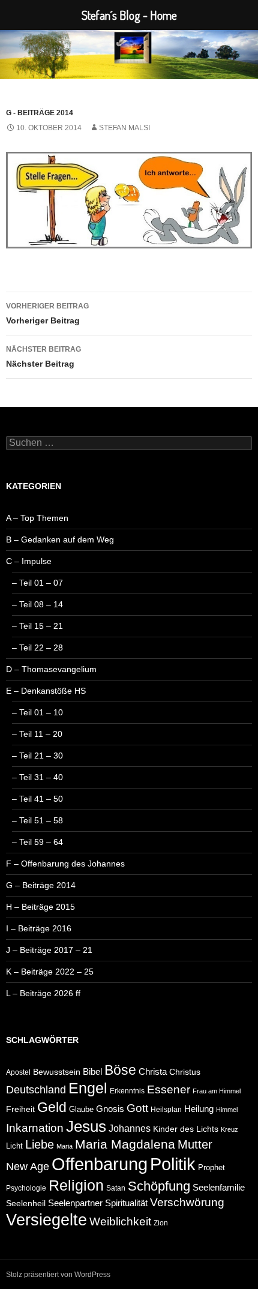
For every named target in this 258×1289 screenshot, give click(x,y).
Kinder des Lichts (185, 1129)
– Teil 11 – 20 (37, 734)
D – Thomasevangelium (51, 669)
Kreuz (229, 1129)
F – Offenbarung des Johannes (65, 863)
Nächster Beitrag (43, 356)
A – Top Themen (37, 518)
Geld (52, 1107)
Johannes (130, 1128)
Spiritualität (126, 1203)
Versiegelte (46, 1219)
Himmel (227, 1109)
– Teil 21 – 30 (37, 755)
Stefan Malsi (124, 128)
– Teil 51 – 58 (37, 820)
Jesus (86, 1126)
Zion (161, 1223)
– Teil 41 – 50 (37, 799)
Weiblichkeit (120, 1221)
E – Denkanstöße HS (46, 691)
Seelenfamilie (219, 1187)
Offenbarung (100, 1164)
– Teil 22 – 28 (37, 647)
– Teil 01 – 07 (37, 582)
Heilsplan (166, 1109)
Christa (153, 1071)
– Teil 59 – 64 (37, 842)
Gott (137, 1108)
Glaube (81, 1109)
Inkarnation (35, 1128)
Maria (64, 1146)
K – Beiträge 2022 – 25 (50, 971)
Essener (168, 1089)
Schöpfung (159, 1186)
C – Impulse (29, 561)
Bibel (92, 1071)
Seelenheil (26, 1203)
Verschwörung (187, 1202)
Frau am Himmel (217, 1091)
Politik (173, 1164)
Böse (120, 1070)
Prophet (211, 1167)
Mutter (195, 1144)
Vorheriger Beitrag (47, 313)
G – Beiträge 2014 (41, 885)
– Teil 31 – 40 (37, 777)
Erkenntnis (127, 1091)
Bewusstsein (56, 1072)
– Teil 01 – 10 (37, 712)
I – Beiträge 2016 (38, 928)
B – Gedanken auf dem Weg (60, 539)
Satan (115, 1188)
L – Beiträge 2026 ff (43, 993)
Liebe (39, 1144)
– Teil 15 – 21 (37, 626)
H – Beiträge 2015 (40, 907)
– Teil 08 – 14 (37, 604)
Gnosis (110, 1109)
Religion (76, 1185)
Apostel (18, 1072)
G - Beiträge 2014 (39, 113)
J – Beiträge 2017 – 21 (49, 950)
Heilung (199, 1109)
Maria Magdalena (125, 1144)
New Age (27, 1167)
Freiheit (20, 1109)
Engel (87, 1088)
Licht (14, 1145)
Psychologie (26, 1188)
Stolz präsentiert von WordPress (58, 1274)
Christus (184, 1072)
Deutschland (36, 1090)
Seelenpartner (75, 1203)
